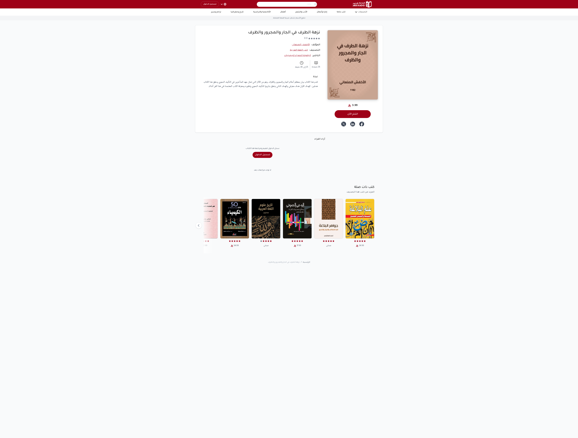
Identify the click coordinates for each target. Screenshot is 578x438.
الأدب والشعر (301, 12)
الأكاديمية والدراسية (262, 12)
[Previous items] (199, 225)
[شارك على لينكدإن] (352, 124)
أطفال (283, 12)
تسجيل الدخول (209, 4)
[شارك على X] (343, 124)
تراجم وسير (216, 12)
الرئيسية (306, 262)
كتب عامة (341, 12)
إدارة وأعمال (322, 12)
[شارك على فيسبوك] (361, 124)
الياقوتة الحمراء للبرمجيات (297, 55)
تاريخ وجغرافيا (237, 12)
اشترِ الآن (352, 114)
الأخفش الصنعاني (301, 45)
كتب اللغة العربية (299, 50)
